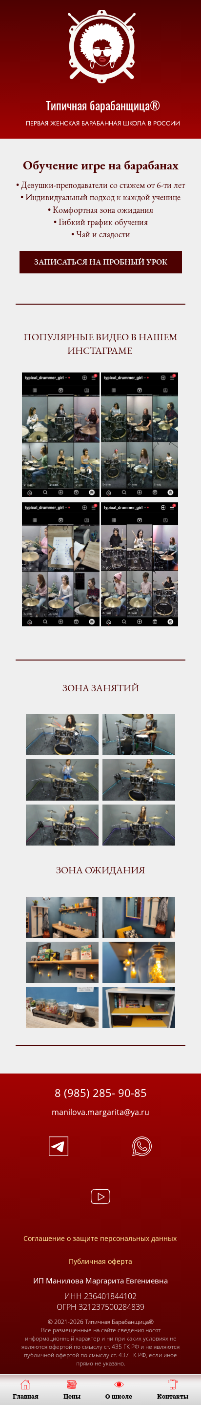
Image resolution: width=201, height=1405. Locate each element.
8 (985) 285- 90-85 (101, 1092)
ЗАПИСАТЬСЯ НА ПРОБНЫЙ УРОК (100, 262)
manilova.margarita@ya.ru (100, 1112)
